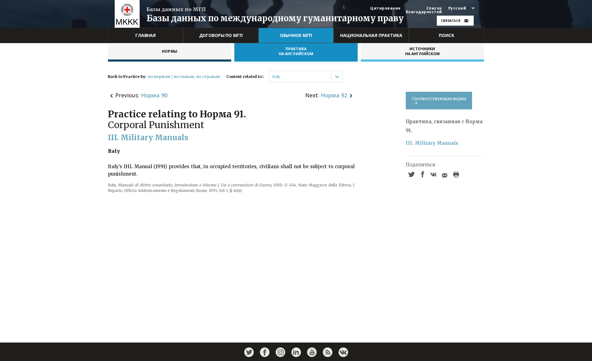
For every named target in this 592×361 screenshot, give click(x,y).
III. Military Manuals (432, 143)
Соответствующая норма (439, 98)
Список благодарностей (424, 10)
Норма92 (334, 95)
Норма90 (154, 95)
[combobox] (272, 76)
